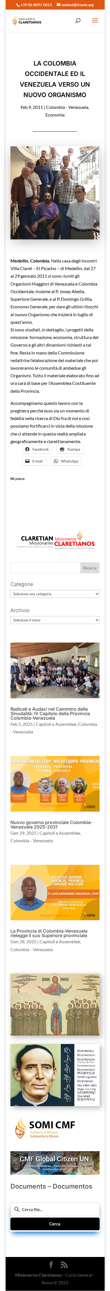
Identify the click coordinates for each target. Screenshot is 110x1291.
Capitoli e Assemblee (56, 724)
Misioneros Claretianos (38, 1274)
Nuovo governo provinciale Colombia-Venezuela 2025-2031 (51, 824)
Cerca (54, 1223)
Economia (55, 114)
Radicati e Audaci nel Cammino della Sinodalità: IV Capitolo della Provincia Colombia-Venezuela (50, 713)
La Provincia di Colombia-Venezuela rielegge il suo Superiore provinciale (48, 933)
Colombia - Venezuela (67, 107)
